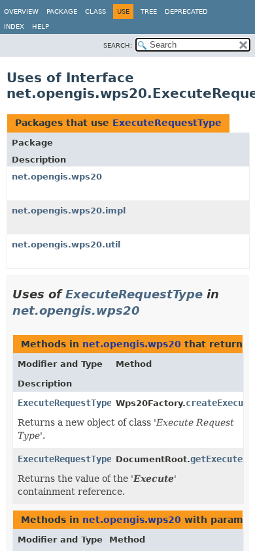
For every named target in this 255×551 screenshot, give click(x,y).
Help (40, 26)
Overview (21, 11)
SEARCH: (117, 45)
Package (61, 11)
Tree (149, 11)
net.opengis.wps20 (57, 176)
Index (14, 26)
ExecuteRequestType (167, 123)
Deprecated (186, 11)
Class (95, 11)
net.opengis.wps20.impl (69, 210)
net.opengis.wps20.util (66, 244)
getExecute (216, 459)
